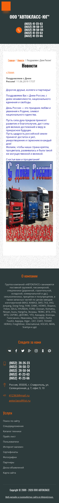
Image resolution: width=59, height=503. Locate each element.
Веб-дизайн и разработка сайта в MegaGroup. (29, 497)
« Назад (10, 72)
